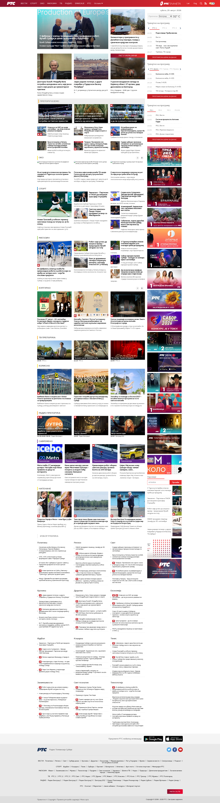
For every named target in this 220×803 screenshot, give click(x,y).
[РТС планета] (170, 3)
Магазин (52, 3)
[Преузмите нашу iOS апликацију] (174, 739)
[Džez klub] (164, 341)
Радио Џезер (174, 780)
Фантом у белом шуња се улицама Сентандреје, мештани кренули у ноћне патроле (90, 565)
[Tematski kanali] (164, 464)
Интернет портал (133, 786)
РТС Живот (107, 776)
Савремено (46, 441)
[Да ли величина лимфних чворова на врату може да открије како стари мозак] (115, 273)
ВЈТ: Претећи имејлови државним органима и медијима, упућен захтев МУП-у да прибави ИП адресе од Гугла (54, 625)
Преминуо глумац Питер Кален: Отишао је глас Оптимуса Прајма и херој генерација (90, 689)
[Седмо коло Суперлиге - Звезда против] (115, 196)
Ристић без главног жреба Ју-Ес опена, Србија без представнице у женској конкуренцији (127, 659)
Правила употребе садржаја (68, 800)
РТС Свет (75, 776)
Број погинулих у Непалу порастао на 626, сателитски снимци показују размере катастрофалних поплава (59, 144)
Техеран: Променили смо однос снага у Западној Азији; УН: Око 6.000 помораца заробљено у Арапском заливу (96, 144)
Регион (77, 542)
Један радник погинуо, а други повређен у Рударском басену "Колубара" (88, 84)
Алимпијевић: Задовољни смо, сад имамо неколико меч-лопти (131, 208)
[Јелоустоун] (164, 382)
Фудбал (41, 638)
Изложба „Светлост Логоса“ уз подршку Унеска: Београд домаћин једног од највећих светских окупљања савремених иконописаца (90, 322)
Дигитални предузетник (158, 771)
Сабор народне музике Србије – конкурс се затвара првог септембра (132, 258)
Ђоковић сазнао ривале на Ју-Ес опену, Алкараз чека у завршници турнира (126, 666)
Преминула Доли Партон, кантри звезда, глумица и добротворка (89, 708)
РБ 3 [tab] (168, 110)
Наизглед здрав (113, 772)
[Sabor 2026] (164, 321)
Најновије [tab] (151, 477)
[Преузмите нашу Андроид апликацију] (153, 739)
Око (41, 157)
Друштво (78, 590)
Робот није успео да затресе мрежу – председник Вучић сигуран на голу (98, 245)
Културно (45, 288)
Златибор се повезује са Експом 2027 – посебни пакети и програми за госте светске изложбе (126, 399)
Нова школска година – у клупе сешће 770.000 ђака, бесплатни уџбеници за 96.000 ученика (91, 613)
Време (142, 761)
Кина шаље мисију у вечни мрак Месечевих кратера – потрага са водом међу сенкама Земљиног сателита (77, 469)
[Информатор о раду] (164, 568)
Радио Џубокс (146, 780)
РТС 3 (67, 776)
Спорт (33, 3)
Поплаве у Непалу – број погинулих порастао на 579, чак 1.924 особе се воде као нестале (127, 580)
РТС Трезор (141, 776)
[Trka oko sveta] (164, 156)
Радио (68, 3)
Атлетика (120, 767)
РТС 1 (53, 776)
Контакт (88, 786)
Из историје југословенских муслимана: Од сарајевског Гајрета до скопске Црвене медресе (54, 174)
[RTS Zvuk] (164, 362)
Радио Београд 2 (70, 780)
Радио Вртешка (160, 780)
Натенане (45, 488)
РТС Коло (131, 776)
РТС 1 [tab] (154, 28)
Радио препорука (49, 413)
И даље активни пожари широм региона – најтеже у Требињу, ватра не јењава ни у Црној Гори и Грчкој (89, 581)
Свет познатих (81, 682)
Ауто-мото (130, 767)
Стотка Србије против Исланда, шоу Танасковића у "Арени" (89, 665)
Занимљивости (44, 682)
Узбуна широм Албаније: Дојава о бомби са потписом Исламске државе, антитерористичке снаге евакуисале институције (89, 556)
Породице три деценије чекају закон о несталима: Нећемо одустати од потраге (91, 628)
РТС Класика (119, 776)
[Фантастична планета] (164, 217)
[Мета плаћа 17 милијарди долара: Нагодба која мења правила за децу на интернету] (49, 453)
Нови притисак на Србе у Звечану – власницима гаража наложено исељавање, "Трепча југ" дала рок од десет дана (54, 572)
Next (180, 28)
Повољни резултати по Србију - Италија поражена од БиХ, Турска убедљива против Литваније (90, 658)
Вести (24, 3)
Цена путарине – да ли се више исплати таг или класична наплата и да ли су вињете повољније (126, 118)
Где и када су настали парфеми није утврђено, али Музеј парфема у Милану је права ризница (54, 716)
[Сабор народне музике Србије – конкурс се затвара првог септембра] (115, 259)
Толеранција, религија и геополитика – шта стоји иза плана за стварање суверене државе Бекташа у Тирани (91, 573)
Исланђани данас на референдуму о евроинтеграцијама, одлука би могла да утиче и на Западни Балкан (132, 130)
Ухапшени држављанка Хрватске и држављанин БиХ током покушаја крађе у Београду (54, 611)
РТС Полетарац (166, 776)
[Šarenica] (164, 403)
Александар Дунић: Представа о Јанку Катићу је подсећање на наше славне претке (89, 716)
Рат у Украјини (131, 761)
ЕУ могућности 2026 (110, 763)
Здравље (116, 771)
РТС (89, 3)
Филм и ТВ (126, 771)
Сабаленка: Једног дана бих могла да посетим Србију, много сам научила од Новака (132, 224)
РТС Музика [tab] (174, 69)
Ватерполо (109, 767)
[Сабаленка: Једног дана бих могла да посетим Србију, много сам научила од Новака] (115, 224)
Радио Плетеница (114, 780)
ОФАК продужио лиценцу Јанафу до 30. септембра (90, 548)
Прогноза (153, 16)
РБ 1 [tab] (151, 110)
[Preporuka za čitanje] (164, 444)
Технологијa (117, 682)
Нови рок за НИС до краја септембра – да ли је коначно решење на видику (59, 129)
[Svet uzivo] (164, 258)
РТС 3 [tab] (174, 28)
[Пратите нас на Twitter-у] (169, 749)
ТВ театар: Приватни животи (122, 358)
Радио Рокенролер (130, 780)
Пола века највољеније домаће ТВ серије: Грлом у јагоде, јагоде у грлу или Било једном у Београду (90, 174)
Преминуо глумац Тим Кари (86, 695)
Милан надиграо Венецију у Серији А (55, 657)
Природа (143, 771)
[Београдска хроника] (164, 279)
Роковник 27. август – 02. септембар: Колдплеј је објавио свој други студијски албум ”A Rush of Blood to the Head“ (53, 321)
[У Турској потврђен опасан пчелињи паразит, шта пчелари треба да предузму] (115, 245)
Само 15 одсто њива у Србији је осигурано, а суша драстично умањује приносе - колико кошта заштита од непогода (126, 614)
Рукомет (100, 767)
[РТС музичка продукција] (164, 548)
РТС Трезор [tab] (164, 69)
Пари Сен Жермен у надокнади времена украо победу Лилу (52, 671)
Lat (188, 3)
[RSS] (205, 3)
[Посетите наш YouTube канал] (180, 749)
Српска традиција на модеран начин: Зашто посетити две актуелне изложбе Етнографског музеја (128, 321)
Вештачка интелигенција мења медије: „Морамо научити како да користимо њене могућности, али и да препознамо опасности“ (127, 699)
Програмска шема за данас (164, 57)
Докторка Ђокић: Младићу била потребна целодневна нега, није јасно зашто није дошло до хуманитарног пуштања (54, 85)
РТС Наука (86, 776)
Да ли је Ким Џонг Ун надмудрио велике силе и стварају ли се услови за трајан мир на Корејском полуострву (127, 521)
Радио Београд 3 (86, 780)
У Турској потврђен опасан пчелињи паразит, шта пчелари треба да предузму (132, 244)
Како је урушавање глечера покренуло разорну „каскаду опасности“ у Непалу (98, 261)
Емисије (79, 3)
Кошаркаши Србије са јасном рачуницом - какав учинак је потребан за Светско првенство (53, 118)
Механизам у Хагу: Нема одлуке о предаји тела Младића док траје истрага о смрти (95, 130)
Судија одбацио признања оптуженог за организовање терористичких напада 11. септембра (132, 144)
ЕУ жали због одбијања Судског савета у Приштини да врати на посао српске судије (54, 564)
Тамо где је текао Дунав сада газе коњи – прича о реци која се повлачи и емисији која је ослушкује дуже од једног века (91, 521)
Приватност (42, 800)
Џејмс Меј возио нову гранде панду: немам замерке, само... (129, 467)
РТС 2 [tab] (164, 28)
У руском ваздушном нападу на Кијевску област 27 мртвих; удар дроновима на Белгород (125, 84)
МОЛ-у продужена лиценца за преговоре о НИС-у (127, 630)
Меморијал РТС (158, 767)
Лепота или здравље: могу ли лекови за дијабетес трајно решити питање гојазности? (53, 430)
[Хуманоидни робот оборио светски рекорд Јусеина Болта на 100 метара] (104, 453)
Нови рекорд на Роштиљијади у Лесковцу (54, 693)
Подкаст (177, 761)
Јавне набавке (109, 786)
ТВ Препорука (47, 337)
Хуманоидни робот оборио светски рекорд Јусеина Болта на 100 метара (104, 467)
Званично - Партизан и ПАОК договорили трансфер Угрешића (98, 194)
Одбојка (91, 767)
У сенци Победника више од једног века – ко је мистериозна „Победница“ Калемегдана (53, 699)
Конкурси (121, 786)
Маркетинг (97, 786)
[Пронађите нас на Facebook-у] (174, 749)
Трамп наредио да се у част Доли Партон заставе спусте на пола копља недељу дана (89, 701)
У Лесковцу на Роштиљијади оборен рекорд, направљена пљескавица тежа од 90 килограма (54, 707)
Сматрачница (167, 761)
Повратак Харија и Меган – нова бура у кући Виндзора (54, 520)
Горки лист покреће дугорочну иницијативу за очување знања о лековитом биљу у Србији (91, 399)
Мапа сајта (175, 792)
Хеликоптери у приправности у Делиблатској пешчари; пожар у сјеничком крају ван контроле (125, 40)
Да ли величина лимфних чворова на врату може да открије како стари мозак (131, 272)
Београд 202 (100, 780)
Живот (51, 771)
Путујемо (93, 771)
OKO (42, 3)
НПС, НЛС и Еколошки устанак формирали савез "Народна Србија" (52, 558)
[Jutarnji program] (164, 238)
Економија (116, 590)
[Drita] (164, 423)
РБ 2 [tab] (160, 110)
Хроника (41, 590)
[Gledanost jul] (164, 299)
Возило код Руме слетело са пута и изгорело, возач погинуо (51, 618)
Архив (110, 782)
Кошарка (78, 638)
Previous (148, 28)
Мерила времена (117, 761)
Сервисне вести (153, 761)
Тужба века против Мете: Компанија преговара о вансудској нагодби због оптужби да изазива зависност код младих (127, 724)
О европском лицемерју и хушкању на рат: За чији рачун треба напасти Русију (127, 173)
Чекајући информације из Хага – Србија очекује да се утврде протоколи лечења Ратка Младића (90, 621)
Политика (42, 542)
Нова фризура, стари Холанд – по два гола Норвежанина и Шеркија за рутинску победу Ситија (54, 663)
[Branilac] (164, 197)
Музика (73, 771)
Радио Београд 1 (54, 780)
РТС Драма (96, 776)
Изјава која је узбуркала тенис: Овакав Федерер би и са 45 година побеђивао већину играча (126, 673)
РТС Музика (153, 776)
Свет (113, 542)
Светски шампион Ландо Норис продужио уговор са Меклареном (98, 212)
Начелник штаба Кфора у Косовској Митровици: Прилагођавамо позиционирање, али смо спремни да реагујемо (52, 550)
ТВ (61, 3)
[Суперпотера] (164, 176)
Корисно (44, 365)
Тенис (114, 638)
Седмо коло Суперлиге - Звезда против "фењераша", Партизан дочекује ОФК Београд (132, 195)
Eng (195, 3)
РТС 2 (60, 776)
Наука (134, 771)
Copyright (51, 800)
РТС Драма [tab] (154, 69)
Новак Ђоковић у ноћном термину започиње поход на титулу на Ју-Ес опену (53, 221)
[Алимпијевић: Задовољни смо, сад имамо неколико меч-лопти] (115, 210)
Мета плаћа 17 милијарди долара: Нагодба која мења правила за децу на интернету (49, 468)
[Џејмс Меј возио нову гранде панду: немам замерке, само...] (132, 453)
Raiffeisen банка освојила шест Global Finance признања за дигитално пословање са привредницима (54, 399)
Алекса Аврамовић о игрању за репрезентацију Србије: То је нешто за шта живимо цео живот (91, 672)
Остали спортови (143, 767)
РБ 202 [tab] (177, 110)
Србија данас (74, 761)
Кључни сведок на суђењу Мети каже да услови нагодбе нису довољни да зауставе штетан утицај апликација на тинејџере (127, 708)
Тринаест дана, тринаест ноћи (86, 357)
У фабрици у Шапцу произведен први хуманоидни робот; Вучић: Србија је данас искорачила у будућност (69, 37)
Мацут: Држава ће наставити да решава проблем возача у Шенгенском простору (54, 579)
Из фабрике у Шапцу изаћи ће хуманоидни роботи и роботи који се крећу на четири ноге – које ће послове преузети (54, 272)
